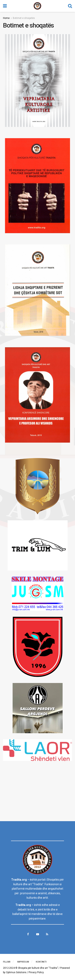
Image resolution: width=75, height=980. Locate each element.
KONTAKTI (41, 962)
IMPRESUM (23, 962)
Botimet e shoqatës (24, 18)
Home (6, 18)
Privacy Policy (36, 972)
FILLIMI (6, 962)
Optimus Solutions (16, 972)
